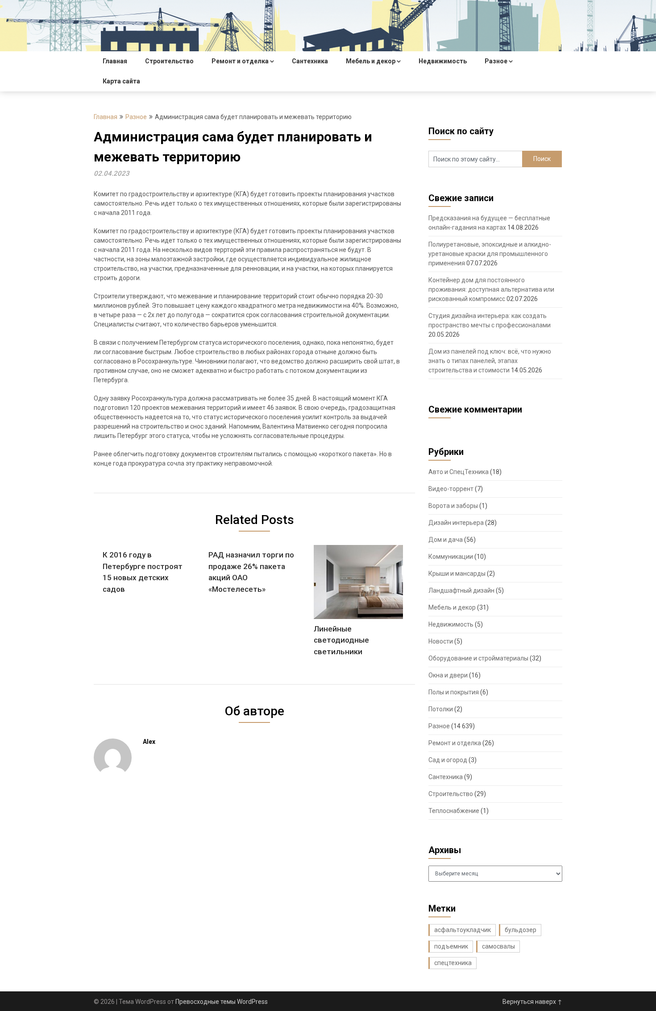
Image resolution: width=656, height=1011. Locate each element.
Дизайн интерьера (456, 522)
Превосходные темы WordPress (221, 1001)
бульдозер (520, 929)
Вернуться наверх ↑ (532, 1001)
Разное (496, 61)
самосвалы (498, 946)
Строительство (169, 61)
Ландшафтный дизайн (461, 590)
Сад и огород (447, 759)
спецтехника (453, 962)
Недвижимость (443, 61)
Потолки (440, 709)
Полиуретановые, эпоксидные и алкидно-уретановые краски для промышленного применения (489, 254)
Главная (115, 61)
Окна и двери (448, 675)
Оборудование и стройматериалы (478, 658)
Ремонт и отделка (240, 61)
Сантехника (310, 61)
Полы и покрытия (453, 692)
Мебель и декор (370, 61)
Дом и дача (445, 539)
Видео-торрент (450, 488)
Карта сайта (121, 81)
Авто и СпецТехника (458, 471)
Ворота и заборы (453, 505)
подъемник (451, 946)
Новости (440, 641)
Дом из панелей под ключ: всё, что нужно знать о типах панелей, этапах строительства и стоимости (489, 361)
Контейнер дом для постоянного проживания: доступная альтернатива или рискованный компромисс (491, 289)
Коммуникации (450, 556)
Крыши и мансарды (457, 573)
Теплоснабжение (453, 810)
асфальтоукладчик (462, 929)
